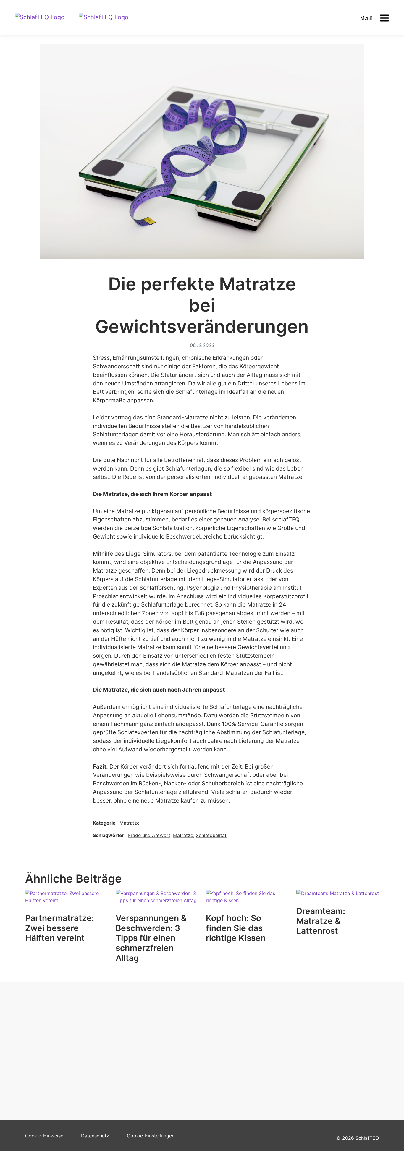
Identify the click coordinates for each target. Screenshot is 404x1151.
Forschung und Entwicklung (236, 1046)
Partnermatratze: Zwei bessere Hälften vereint (59, 928)
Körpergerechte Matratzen (145, 1037)
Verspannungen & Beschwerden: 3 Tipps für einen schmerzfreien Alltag (151, 938)
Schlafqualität (211, 835)
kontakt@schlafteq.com (323, 1046)
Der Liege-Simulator (47, 1046)
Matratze (129, 823)
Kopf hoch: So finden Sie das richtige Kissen (236, 928)
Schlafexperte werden (230, 1055)
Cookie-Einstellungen (150, 1136)
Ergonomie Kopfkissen (141, 1046)
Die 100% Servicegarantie (144, 1064)
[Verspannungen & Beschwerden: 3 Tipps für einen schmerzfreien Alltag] (157, 901)
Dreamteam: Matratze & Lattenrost (320, 921)
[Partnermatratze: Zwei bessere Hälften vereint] (66, 901)
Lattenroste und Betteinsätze (148, 1055)
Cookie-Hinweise (44, 1136)
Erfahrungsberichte (46, 1055)
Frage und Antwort (149, 835)
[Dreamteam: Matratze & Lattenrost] (337, 898)
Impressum (218, 1064)
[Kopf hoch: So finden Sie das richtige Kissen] (247, 901)
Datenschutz (95, 1136)
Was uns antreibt (224, 1037)
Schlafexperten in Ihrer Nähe (57, 1037)
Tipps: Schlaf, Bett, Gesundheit (59, 1064)
